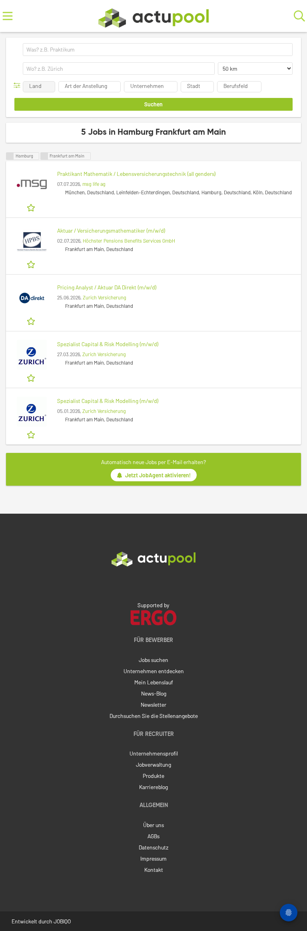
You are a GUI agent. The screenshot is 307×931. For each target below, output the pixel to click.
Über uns (153, 824)
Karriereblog (153, 786)
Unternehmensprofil (154, 753)
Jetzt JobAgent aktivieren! (158, 475)
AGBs (153, 836)
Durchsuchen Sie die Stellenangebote (154, 715)
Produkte (153, 775)
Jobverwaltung (153, 764)
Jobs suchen (153, 659)
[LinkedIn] (153, 583)
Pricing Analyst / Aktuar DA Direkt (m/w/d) (107, 287)
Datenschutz (153, 847)
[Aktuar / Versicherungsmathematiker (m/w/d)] (32, 241)
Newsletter (153, 704)
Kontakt (153, 869)
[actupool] (153, 16)
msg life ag (94, 184)
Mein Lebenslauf (153, 682)
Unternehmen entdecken (154, 671)
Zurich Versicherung (104, 297)
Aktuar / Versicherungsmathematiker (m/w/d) (111, 230)
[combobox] (158, 49)
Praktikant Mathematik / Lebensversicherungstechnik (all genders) (136, 173)
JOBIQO (62, 921)
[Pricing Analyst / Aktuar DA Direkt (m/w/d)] (32, 298)
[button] (18, 85)
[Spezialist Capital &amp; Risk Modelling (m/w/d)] (32, 355)
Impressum (153, 858)
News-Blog (153, 693)
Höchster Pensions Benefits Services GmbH (129, 240)
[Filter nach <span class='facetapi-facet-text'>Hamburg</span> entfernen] (10, 156)
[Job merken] (32, 207)
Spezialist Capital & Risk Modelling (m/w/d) (108, 344)
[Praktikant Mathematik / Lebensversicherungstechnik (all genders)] (32, 184)
